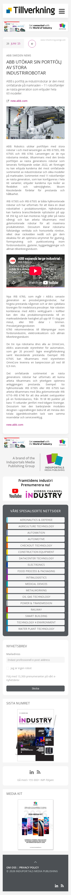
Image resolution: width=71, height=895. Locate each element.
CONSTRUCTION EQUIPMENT (36, 552)
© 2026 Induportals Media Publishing (32, 871)
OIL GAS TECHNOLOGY (36, 596)
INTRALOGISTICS (36, 577)
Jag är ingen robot (21, 668)
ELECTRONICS (36, 564)
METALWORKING (36, 590)
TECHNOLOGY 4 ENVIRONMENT (36, 622)
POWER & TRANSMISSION (36, 603)
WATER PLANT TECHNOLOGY (36, 628)
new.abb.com (19, 101)
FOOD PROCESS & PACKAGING (36, 571)
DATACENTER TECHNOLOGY (36, 558)
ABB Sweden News (18, 55)
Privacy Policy (29, 867)
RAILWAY (36, 609)
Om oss (11, 867)
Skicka (35, 688)
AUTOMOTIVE (36, 539)
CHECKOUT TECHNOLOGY (36, 545)
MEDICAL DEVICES (36, 584)
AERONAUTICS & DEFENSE (36, 520)
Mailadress (13, 654)
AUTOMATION (36, 532)
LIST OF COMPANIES (18, 875)
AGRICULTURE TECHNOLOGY (36, 526)
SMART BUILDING (36, 616)
